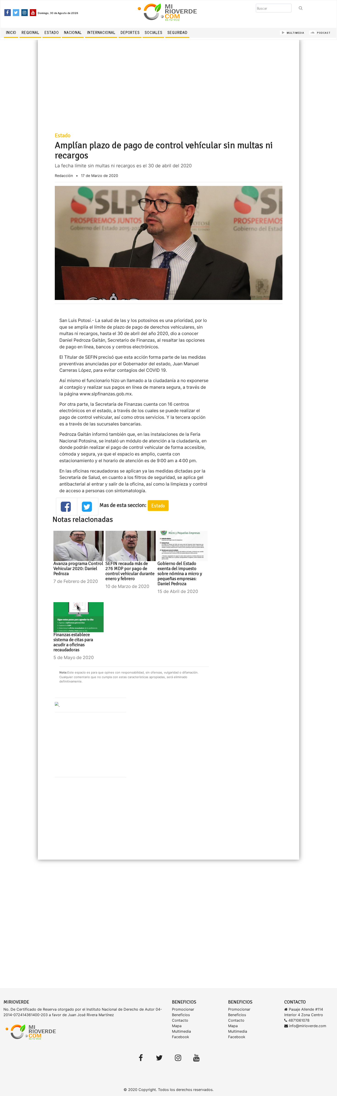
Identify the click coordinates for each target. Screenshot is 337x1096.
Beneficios (181, 1014)
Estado (51, 32)
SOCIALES (153, 32)
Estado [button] (158, 505)
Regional (30, 32)
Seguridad (177, 32)
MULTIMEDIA (295, 32)
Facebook (180, 1036)
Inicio (11, 32)
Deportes (130, 32)
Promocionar (183, 1009)
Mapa (177, 1025)
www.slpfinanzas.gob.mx (106, 394)
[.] (57, 704)
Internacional (101, 32)
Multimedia (181, 1031)
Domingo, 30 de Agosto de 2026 (58, 13)
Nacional (73, 32)
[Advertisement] (168, 90)
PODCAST (323, 32)
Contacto (180, 1020)
